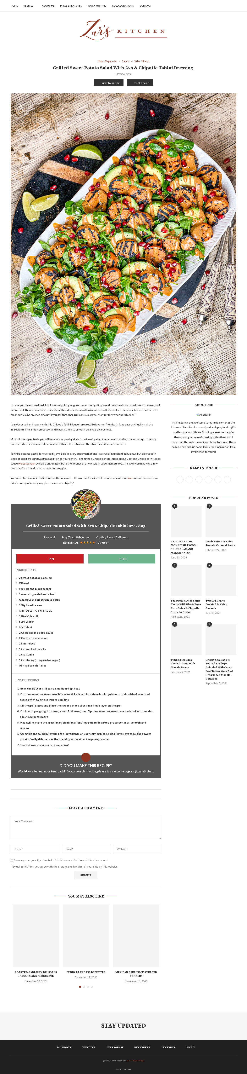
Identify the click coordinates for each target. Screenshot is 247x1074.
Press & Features (71, 5)
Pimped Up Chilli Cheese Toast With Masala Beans (183, 663)
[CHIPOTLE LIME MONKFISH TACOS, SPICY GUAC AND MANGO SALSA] (186, 521)
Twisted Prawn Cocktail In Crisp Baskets (217, 604)
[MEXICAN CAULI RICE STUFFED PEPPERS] (136, 935)
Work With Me (97, 5)
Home (14, 5)
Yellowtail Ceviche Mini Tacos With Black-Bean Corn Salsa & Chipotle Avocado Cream (186, 606)
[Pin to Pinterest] (88, 794)
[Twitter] (213, 5)
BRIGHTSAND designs (135, 1061)
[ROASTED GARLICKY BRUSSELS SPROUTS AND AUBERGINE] (36, 935)
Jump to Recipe (110, 82)
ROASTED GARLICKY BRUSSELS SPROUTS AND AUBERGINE (36, 974)
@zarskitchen (144, 771)
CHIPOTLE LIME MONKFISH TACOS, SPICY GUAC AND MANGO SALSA (183, 547)
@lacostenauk (26, 463)
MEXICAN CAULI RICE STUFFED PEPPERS (136, 974)
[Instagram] (217, 5)
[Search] (234, 5)
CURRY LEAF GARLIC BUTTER (86, 972)
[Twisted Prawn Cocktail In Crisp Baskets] (221, 580)
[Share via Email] (91, 794)
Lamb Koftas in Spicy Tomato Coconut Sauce (220, 543)
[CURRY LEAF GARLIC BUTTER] (86, 935)
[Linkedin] (225, 5)
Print (123, 559)
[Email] (229, 5)
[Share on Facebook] (80, 794)
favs (129, 478)
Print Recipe (141, 82)
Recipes (28, 5)
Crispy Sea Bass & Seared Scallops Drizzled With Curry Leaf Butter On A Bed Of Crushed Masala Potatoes (219, 669)
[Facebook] (209, 5)
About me (48, 5)
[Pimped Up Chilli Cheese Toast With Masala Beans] (186, 639)
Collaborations (123, 5)
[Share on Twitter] (84, 794)
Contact (146, 5)
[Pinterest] (221, 5)
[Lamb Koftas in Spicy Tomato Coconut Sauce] (221, 521)
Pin (51, 559)
